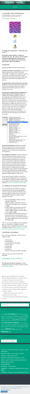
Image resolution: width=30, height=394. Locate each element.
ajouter (2, 314)
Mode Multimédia (5, 364)
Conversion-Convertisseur (16, 283)
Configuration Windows (11, 278)
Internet (5, 320)
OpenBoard (25, 322)
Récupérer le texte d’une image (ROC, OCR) (12, 357)
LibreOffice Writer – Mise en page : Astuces (12, 353)
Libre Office (23, 320)
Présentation (26, 324)
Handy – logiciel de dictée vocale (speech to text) (14, 360)
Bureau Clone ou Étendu (7, 362)
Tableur (26, 326)
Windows (10, 291)
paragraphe (14, 324)
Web (21, 329)
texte (2, 329)
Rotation (2, 326)
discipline (16, 316)
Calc (17, 314)
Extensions (16, 287)
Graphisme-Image (23, 318)
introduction (10, 320)
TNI (4, 329)
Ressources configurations (18, 281)
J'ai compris (4, 391)
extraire (7, 318)
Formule (16, 318)
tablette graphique (21, 326)
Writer (10, 331)
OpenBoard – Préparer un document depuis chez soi (14, 372)
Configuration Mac (14, 276)
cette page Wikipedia (8, 266)
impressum (28, 0)
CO (22, 314)
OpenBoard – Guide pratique (8, 366)
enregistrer (4, 285)
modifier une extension (7, 289)
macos (25, 287)
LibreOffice (15, 320)
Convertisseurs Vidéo (7, 281)
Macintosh (9, 323)
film (11, 318)
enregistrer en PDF (11, 285)
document (25, 283)
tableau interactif (14, 326)
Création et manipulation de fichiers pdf (16, 182)
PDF (18, 324)
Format (21, 287)
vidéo (13, 329)
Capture (20, 314)
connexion (23, 0)
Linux (2, 322)
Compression (7, 283)
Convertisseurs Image (7, 280)
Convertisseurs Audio (22, 278)
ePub (5, 318)
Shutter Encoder (7, 326)
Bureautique (6, 276)
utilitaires (19, 289)
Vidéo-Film (17, 329)
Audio (5, 314)
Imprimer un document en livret (9, 355)
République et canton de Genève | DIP (7, 0)
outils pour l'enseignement (6, 324)
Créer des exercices (10, 316)
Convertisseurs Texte (17, 280)
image (2, 320)
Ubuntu (14, 289)
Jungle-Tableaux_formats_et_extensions (12, 258)
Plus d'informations (5, 389)
